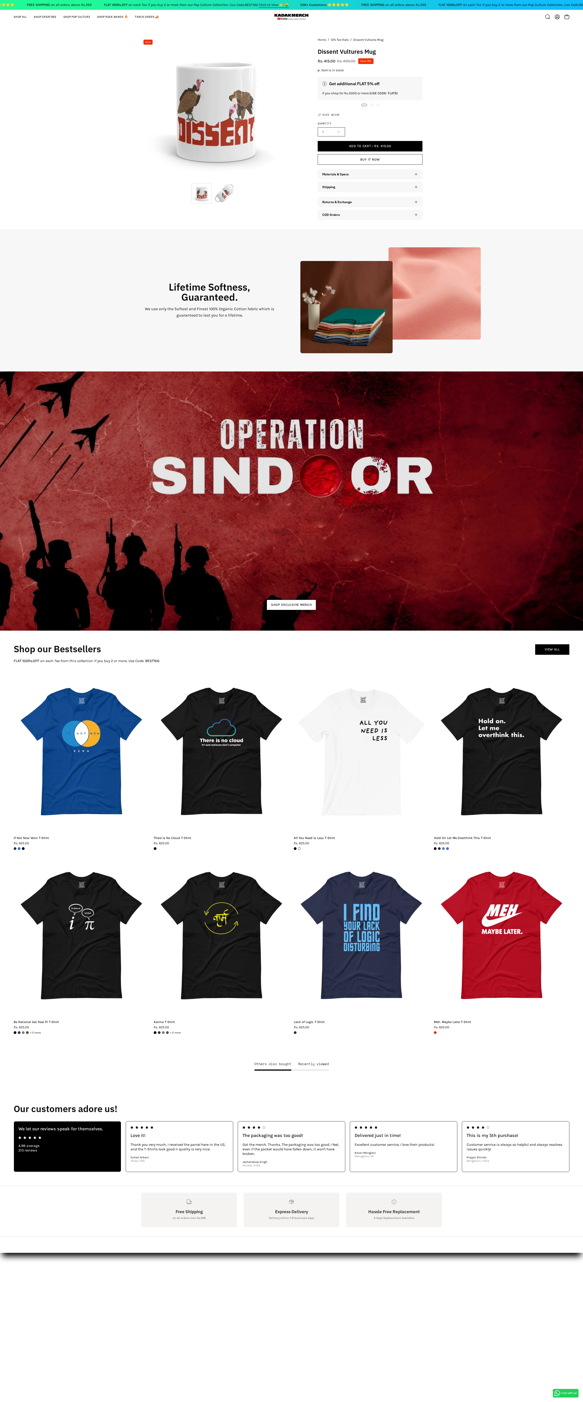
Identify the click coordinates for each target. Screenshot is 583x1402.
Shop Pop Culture (217, 1280)
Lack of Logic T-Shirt (309, 1022)
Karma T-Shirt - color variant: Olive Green (167, 1032)
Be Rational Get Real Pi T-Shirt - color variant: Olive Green (27, 1032)
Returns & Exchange (337, 202)
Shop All (210, 1265)
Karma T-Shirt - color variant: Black (155, 1032)
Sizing (146, 1280)
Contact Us (150, 1272)
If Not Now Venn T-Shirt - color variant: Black (23, 848)
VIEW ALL (552, 649)
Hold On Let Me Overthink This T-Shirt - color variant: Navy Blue (439, 848)
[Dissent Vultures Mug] (201, 193)
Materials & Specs (335, 174)
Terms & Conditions (158, 1295)
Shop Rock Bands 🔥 (220, 1287)
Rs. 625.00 (21, 843)
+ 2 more (35, 1032)
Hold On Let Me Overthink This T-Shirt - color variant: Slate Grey (443, 848)
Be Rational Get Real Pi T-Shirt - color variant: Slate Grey (23, 1032)
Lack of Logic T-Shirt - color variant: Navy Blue (295, 1032)
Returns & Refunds (157, 1287)
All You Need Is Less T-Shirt (314, 838)
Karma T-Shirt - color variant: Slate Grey (163, 1032)
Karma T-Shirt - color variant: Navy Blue (159, 1032)
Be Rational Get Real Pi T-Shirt (36, 1022)
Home (322, 40)
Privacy (147, 1302)
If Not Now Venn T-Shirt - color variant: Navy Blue (15, 848)
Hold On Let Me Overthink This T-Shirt (462, 838)
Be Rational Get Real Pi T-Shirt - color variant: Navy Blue (19, 1032)
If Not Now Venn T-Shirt (31, 838)
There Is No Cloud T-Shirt (172, 838)
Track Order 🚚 (215, 1295)
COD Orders (331, 214)
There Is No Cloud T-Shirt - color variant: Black (155, 848)
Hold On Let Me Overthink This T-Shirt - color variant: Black (435, 848)
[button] (45, 17)
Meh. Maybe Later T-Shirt (452, 1022)
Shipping (328, 187)
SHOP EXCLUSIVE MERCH (291, 605)
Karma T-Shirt (164, 1022)
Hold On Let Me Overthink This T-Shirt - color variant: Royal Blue (447, 848)
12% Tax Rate (340, 40)
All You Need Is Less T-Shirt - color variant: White (299, 848)
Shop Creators (215, 1272)
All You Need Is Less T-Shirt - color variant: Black (295, 848)
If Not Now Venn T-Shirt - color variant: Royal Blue (19, 848)
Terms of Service (154, 1310)
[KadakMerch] (291, 17)
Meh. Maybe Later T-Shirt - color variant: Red (435, 1032)
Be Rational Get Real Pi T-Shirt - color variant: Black (15, 1032)
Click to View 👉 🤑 (274, 5)
